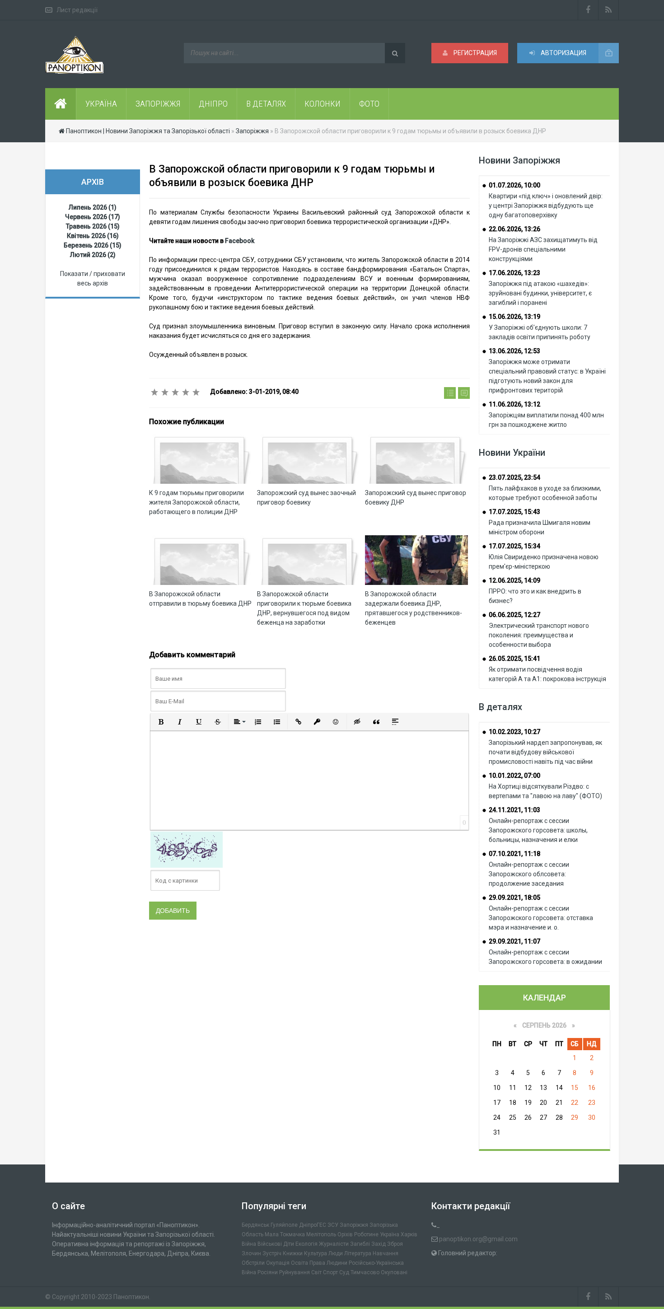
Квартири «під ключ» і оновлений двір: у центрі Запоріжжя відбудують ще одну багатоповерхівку (546, 205)
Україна (389, 1234)
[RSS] (609, 10)
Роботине (366, 1234)
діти (288, 1244)
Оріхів (345, 1234)
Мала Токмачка (285, 1234)
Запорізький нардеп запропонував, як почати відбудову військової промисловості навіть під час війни (545, 752)
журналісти (334, 1244)
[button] (160, 721)
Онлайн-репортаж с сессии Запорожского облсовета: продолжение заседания (529, 874)
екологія (306, 1244)
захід (378, 1244)
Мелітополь (321, 1234)
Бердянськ (255, 1225)
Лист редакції (77, 10)
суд (344, 1272)
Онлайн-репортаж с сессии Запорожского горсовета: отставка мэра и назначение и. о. (541, 918)
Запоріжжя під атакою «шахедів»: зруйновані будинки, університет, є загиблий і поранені (540, 293)
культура (315, 1253)
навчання (385, 1253)
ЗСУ (332, 1225)
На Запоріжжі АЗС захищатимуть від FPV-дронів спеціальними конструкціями (543, 249)
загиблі (360, 1244)
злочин (251, 1253)
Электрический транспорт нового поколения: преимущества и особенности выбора (539, 635)
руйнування (294, 1272)
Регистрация (474, 52)
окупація (278, 1263)
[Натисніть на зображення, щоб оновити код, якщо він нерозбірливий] (186, 849)
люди (335, 1253)
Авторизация (562, 52)
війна (249, 1244)
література (357, 1253)
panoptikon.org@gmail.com (478, 1239)
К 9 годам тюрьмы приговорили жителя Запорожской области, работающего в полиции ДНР (196, 502)
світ (316, 1272)
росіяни (267, 1272)
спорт (330, 1272)
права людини (328, 1263)
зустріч (271, 1253)
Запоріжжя (354, 1225)
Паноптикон (131, 1296)
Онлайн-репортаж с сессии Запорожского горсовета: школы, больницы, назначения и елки (538, 830)
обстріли (253, 1263)
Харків (409, 1234)
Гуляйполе (284, 1225)
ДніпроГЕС (312, 1225)
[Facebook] (588, 10)
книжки (293, 1253)
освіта (299, 1263)
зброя (395, 1244)
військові (269, 1244)
